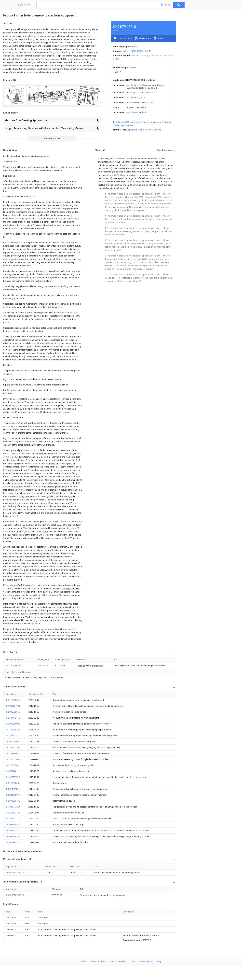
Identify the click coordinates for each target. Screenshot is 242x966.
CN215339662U (12, 753)
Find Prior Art (144, 38)
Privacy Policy (146, 961)
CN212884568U (12, 783)
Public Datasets (117, 961)
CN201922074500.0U (15, 872)
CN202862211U (12, 830)
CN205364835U (12, 836)
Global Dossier (145, 129)
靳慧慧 (140, 51)
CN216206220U (12, 747)
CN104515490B (12, 706)
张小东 (147, 51)
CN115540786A (12, 759)
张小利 (125, 51)
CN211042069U (12, 700)
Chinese (134, 46)
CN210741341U (12, 718)
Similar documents (152, 122)
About (84, 961)
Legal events (136, 122)
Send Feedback (98, 961)
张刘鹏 (133, 51)
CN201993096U (12, 741)
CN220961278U (12, 812)
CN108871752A (12, 807)
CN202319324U (12, 842)
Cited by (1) (123, 122)
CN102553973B (12, 777)
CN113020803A (13, 665)
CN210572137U (12, 735)
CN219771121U (12, 818)
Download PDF (124, 38)
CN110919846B (12, 729)
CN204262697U (12, 795)
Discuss (157, 129)
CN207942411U (12, 771)
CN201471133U (12, 789)
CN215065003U (12, 765)
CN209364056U (12, 824)
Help (159, 961)
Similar (160, 38)
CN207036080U (12, 724)
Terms (132, 961)
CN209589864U (12, 712)
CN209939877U (12, 801)
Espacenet (132, 129)
